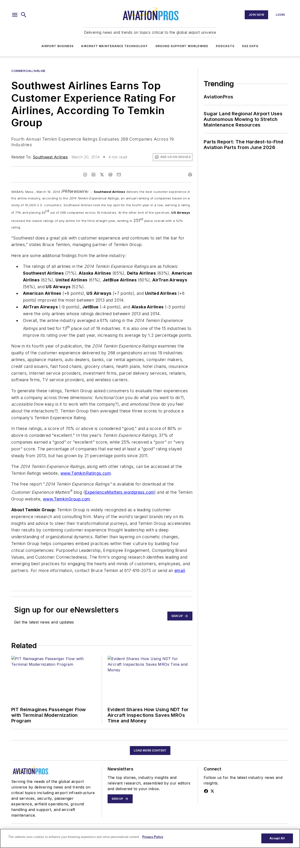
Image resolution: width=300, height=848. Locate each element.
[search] (23, 14)
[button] (14, 14)
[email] (118, 174)
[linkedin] (93, 174)
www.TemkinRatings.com (85, 473)
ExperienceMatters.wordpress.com (119, 492)
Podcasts (225, 46)
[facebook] (85, 174)
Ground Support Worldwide (181, 46)
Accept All (277, 838)
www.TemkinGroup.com (66, 499)
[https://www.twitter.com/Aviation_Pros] (212, 791)
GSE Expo (250, 46)
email (179, 570)
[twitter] (102, 174)
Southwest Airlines (50, 157)
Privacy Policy (152, 837)
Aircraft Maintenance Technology (114, 46)
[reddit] (110, 174)
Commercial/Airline (28, 71)
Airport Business (57, 46)
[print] (190, 174)
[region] (150, 838)
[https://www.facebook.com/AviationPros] (206, 791)
